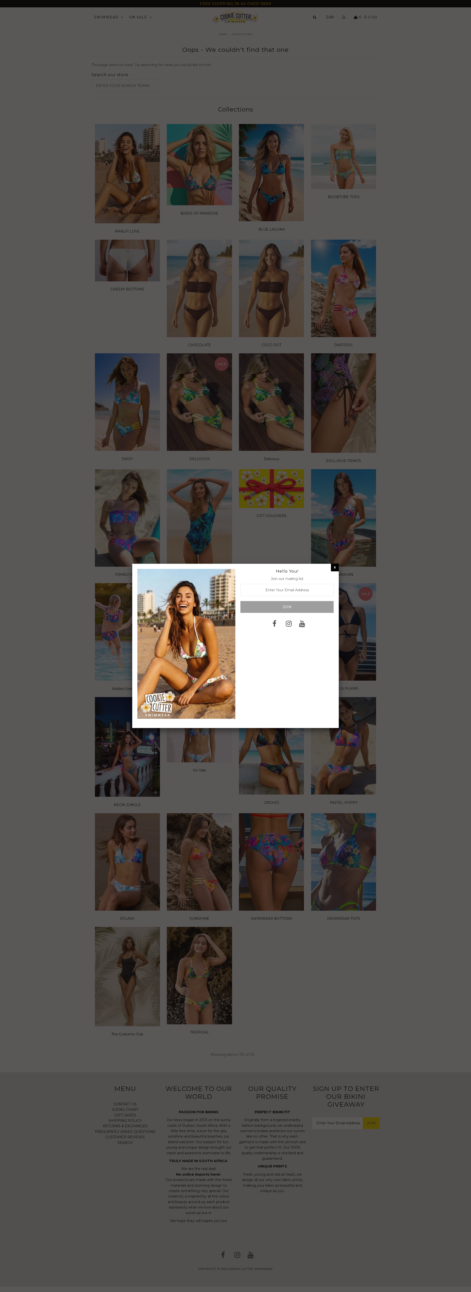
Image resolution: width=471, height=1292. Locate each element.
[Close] (335, 567)
